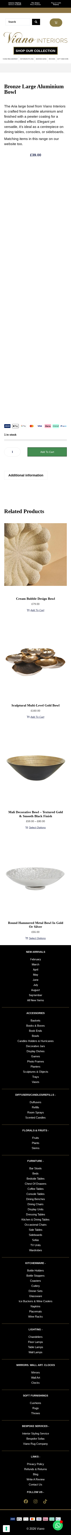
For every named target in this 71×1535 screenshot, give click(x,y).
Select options (37, 827)
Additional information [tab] (25, 475)
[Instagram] (35, 1501)
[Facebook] (25, 1501)
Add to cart (47, 451)
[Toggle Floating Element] (58, 1525)
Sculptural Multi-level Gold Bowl (35, 705)
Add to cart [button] (37, 610)
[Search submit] (36, 22)
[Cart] (56, 22)
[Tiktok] (45, 1501)
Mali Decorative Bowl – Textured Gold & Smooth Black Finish (35, 814)
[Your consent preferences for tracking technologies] (6, 1528)
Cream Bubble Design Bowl (35, 598)
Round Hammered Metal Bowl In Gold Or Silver (35, 925)
